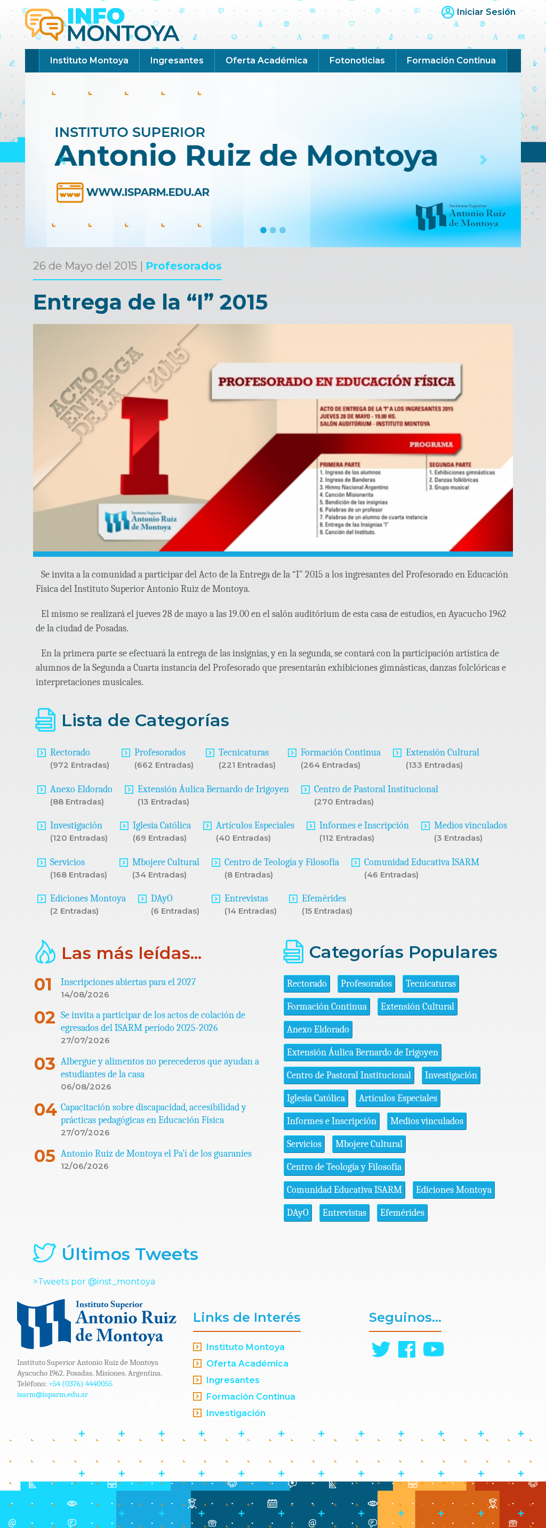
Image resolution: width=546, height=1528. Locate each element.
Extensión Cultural (442, 752)
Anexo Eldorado (81, 789)
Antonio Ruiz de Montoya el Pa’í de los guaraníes (156, 1153)
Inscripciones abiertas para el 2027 (128, 982)
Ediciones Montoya (88, 898)
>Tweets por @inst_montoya (94, 1282)
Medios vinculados (470, 825)
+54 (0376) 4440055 (81, 1383)
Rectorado (70, 752)
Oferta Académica (267, 60)
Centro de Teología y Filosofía (281, 862)
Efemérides (324, 898)
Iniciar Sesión (486, 12)
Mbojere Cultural (165, 862)
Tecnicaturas (244, 752)
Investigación (76, 825)
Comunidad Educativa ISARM (421, 862)
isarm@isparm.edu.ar (52, 1394)
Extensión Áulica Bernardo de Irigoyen (213, 789)
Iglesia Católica (162, 825)
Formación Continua (451, 60)
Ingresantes (177, 60)
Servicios (67, 862)
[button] (62, 159)
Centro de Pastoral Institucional (376, 789)
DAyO (162, 898)
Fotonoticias (357, 60)
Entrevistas (246, 898)
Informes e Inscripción (364, 825)
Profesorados (184, 265)
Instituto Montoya (89, 60)
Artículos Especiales (255, 825)
